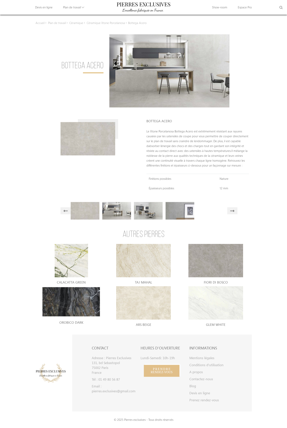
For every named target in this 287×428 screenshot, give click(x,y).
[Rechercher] (281, 7)
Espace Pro (245, 7)
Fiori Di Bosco (216, 282)
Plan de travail (72, 7)
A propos (196, 372)
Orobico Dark (71, 322)
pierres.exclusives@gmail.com (113, 391)
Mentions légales (201, 358)
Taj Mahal (143, 282)
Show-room (219, 7)
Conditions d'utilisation (206, 365)
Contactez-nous (201, 379)
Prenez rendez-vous (204, 400)
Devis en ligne (44, 7)
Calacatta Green (71, 282)
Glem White (216, 324)
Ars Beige (143, 324)
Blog (192, 386)
